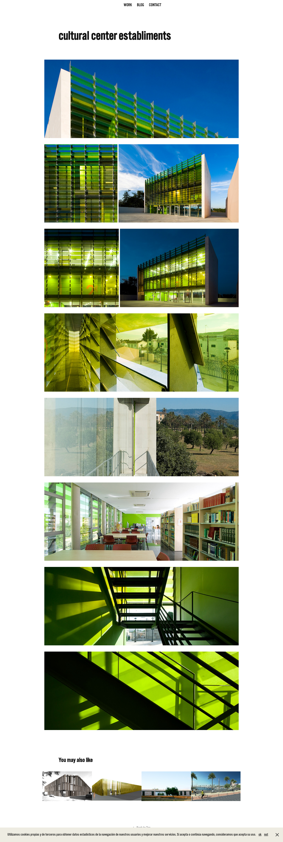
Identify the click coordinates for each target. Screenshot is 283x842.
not (266, 834)
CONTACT (155, 5)
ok (260, 834)
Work (128, 5)
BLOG (140, 5)
